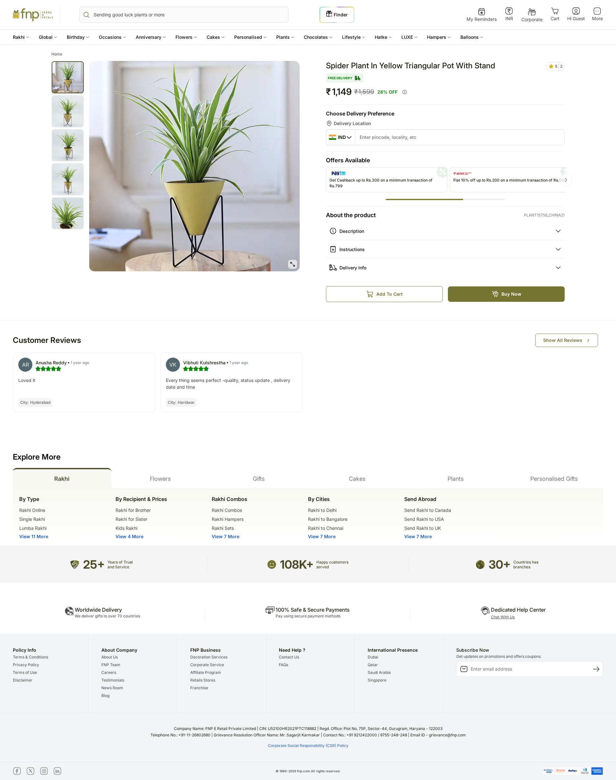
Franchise (199, 687)
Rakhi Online (32, 510)
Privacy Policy (26, 664)
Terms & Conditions (30, 657)
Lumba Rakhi (33, 528)
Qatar (373, 664)
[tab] (62, 478)
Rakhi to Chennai (325, 528)
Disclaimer (22, 680)
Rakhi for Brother (133, 510)
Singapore (377, 680)
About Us (109, 657)
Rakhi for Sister (131, 519)
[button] (21, 37)
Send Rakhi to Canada (427, 510)
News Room (112, 687)
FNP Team (110, 664)
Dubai (373, 657)
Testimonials (112, 680)
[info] (404, 92)
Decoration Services (208, 657)
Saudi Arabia (379, 672)
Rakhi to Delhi (322, 510)
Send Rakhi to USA (424, 519)
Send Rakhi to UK (422, 528)
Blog (105, 695)
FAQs (283, 664)
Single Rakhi (32, 519)
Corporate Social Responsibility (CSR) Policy (308, 745)
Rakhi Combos (227, 510)
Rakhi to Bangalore (327, 519)
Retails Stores (202, 680)
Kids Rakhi (126, 528)
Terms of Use (25, 672)
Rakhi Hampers (228, 519)
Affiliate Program (205, 672)
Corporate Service (207, 664)
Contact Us (289, 657)
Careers (108, 672)
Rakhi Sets (223, 528)
